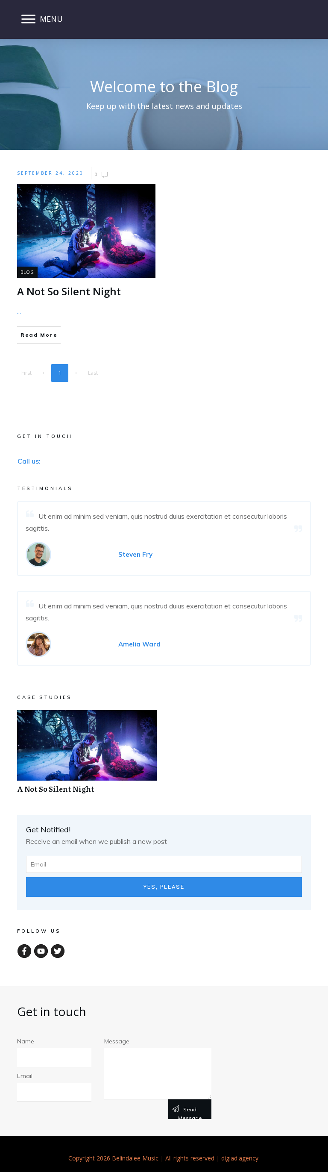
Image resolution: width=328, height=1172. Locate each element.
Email (24, 1076)
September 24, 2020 (50, 173)
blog (27, 272)
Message (116, 1041)
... (19, 311)
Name (25, 1041)
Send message (190, 1112)
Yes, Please (164, 887)
